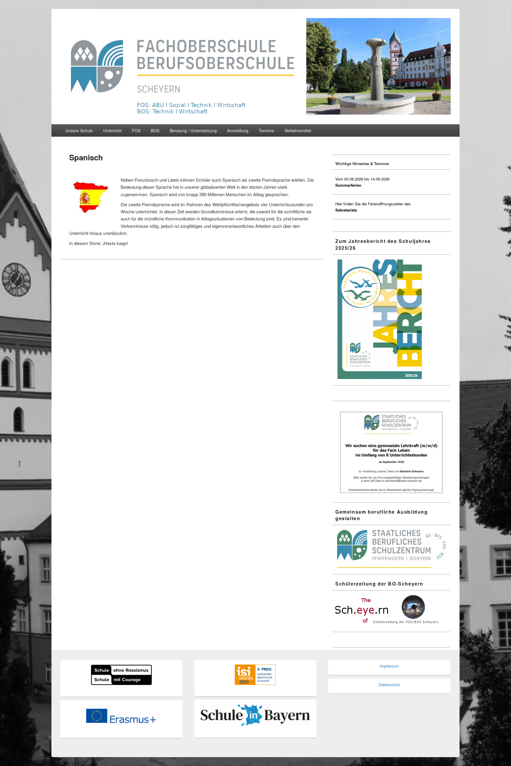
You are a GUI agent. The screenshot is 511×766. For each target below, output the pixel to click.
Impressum (389, 666)
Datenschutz (389, 684)
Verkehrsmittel (297, 130)
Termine (266, 130)
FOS (136, 130)
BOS (155, 130)
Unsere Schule (79, 130)
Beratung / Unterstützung (193, 130)
